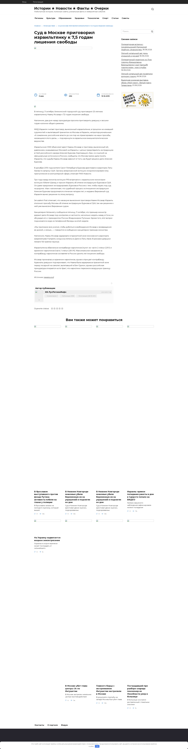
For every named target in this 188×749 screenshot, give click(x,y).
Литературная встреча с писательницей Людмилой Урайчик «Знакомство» (134, 47)
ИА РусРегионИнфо (55, 292)
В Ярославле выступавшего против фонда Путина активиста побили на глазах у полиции (46, 496)
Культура (50, 18)
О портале (52, 725)
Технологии (93, 18)
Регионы (39, 18)
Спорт (105, 18)
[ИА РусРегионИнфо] (39, 294)
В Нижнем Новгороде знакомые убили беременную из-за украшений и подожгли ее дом (77, 496)
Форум (64, 725)
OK (97, 746)
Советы (125, 18)
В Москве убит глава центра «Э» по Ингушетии (76, 688)
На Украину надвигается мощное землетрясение (47, 538)
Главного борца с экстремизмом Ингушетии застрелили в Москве (108, 690)
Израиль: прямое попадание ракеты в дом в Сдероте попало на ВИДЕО (140, 495)
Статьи (115, 18)
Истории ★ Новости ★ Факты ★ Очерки (71, 8)
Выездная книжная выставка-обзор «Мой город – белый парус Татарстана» (136, 82)
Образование (65, 18)
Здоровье (79, 18)
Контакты (39, 725)
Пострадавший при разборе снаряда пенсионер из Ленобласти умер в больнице (137, 691)
